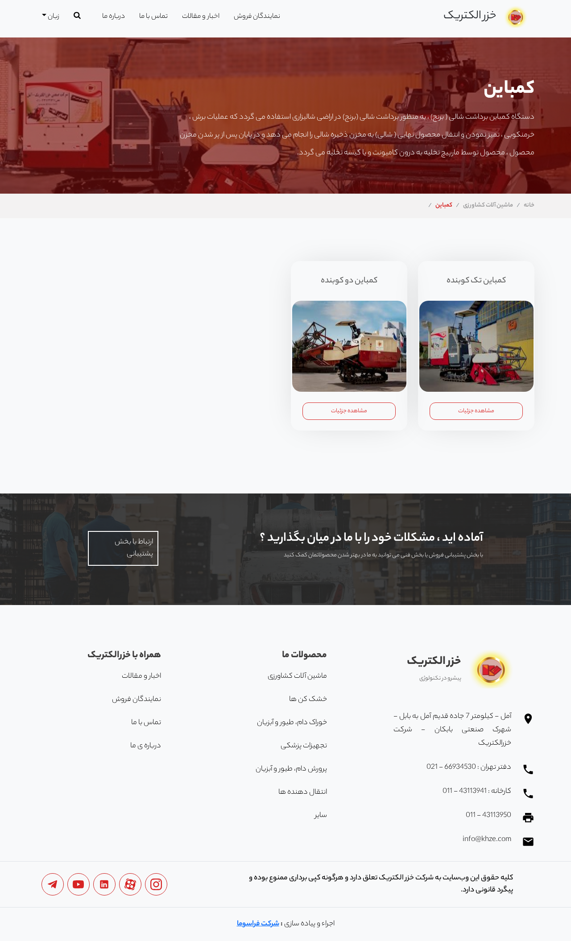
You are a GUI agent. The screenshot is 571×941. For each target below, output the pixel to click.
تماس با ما (153, 16)
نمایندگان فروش (257, 16)
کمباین (443, 205)
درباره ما (113, 16)
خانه (529, 205)
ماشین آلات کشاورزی (488, 205)
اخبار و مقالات (200, 16)
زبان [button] (52, 16)
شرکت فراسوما (258, 924)
